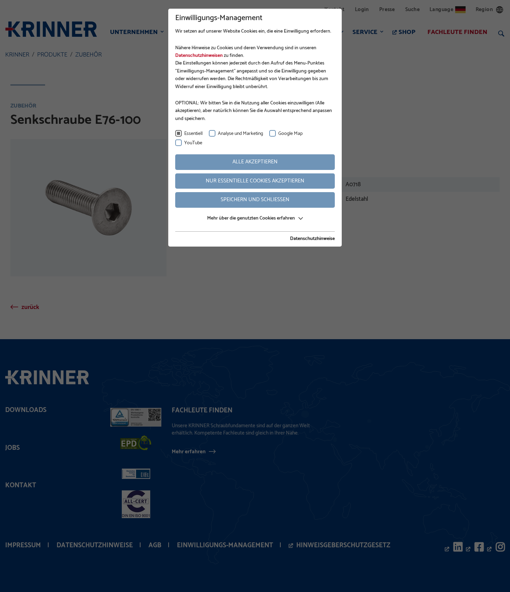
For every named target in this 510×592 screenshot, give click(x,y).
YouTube (193, 143)
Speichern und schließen (255, 199)
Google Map (290, 133)
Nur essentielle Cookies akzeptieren (255, 181)
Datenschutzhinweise (312, 239)
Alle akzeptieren (255, 161)
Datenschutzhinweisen (199, 56)
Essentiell (193, 133)
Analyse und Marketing (240, 133)
